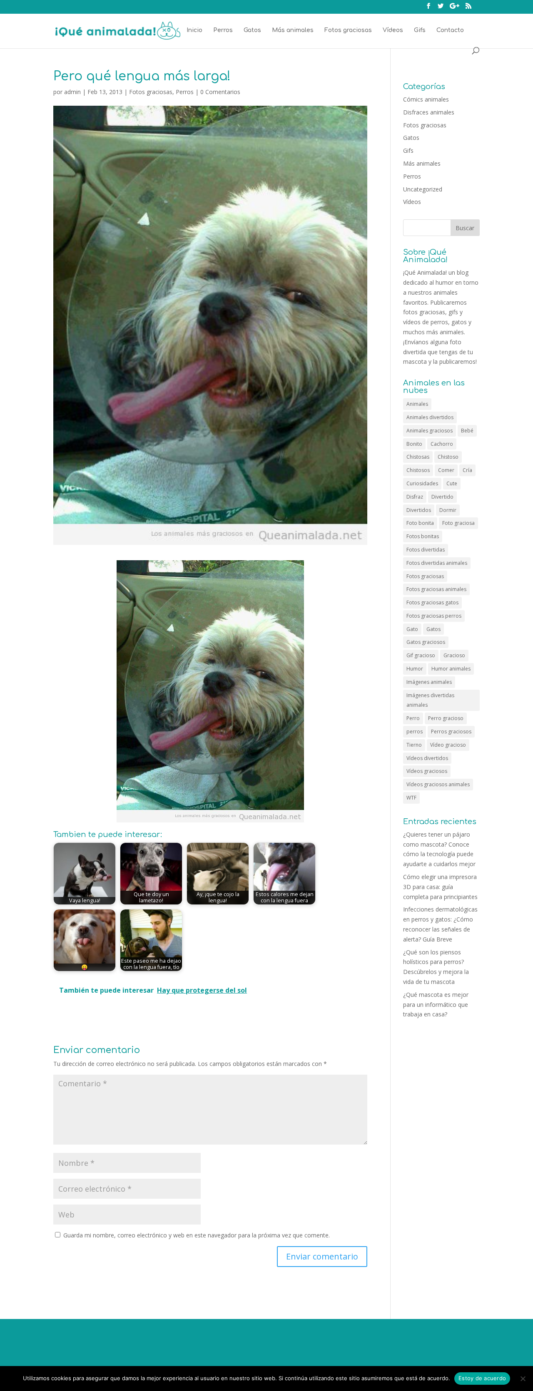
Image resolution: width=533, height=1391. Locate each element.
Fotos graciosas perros (433, 615)
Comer (446, 470)
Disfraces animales (428, 112)
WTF (411, 797)
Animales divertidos (429, 417)
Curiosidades (422, 483)
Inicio (194, 30)
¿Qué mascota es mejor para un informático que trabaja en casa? (435, 1004)
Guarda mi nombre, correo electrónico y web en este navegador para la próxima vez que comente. (196, 1235)
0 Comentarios (220, 92)
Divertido (442, 496)
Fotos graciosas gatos (432, 602)
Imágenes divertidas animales (430, 700)
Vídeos (393, 30)
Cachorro (442, 443)
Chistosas (417, 456)
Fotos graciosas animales (436, 589)
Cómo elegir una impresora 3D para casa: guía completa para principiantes (440, 887)
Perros (223, 30)
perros (414, 731)
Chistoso (448, 456)
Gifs (420, 30)
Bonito (414, 443)
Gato (412, 629)
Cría (467, 470)
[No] (522, 1378)
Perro (413, 718)
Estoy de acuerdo (482, 1378)
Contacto (450, 30)
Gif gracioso (420, 655)
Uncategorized (422, 189)
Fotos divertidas (425, 549)
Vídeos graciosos (426, 771)
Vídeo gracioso (448, 744)
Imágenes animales (429, 682)
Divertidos (418, 510)
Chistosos (418, 470)
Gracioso (454, 655)
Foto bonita (420, 523)
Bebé (467, 430)
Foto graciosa (458, 523)
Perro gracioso (445, 718)
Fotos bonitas (422, 536)
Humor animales (451, 668)
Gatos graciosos (425, 642)
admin (72, 92)
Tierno (414, 744)
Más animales (293, 30)
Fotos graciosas (348, 30)
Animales (417, 403)
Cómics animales (426, 99)
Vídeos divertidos (427, 758)
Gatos (252, 30)
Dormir (447, 510)
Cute (451, 483)
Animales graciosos (429, 430)
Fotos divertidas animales (436, 562)
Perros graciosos (451, 731)
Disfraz (414, 496)
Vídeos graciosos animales (438, 784)
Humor (414, 668)
